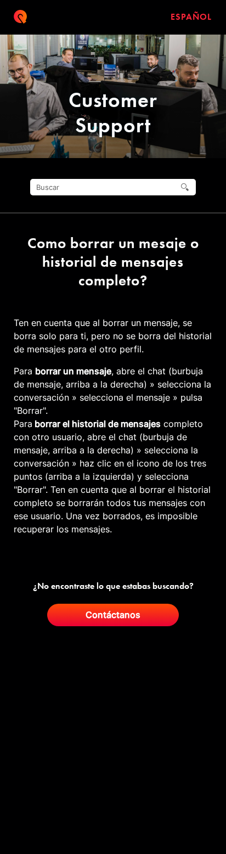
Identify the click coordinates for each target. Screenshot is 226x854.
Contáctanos (113, 614)
